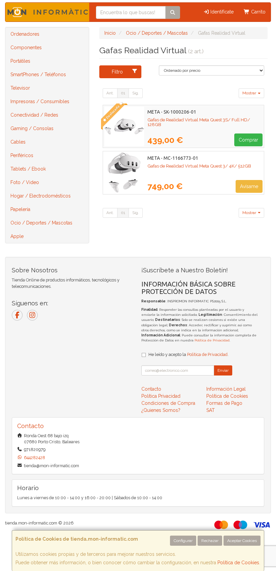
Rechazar (209, 540)
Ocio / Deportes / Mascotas (41, 223)
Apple (17, 236)
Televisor (20, 88)
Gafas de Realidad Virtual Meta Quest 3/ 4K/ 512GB (199, 166)
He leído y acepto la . (188, 354)
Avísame (249, 186)
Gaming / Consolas (32, 128)
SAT (210, 410)
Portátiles (20, 61)
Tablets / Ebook (28, 169)
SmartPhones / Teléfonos (38, 74)
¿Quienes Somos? (160, 410)
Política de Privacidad (212, 340)
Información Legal (226, 389)
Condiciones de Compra (168, 403)
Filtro (117, 71)
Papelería (20, 209)
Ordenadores (24, 34)
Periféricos (21, 155)
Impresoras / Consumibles (39, 101)
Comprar (248, 140)
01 (123, 93)
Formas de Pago (224, 403)
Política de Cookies (238, 562)
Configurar (183, 540)
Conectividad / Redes (34, 115)
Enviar (223, 370)
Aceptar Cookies (242, 540)
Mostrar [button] (249, 93)
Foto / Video (24, 182)
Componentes (26, 47)
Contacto (151, 389)
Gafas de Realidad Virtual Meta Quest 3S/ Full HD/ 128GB (198, 122)
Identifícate (221, 11)
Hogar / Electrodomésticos (40, 196)
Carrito (258, 11)
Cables (18, 142)
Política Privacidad (160, 396)
